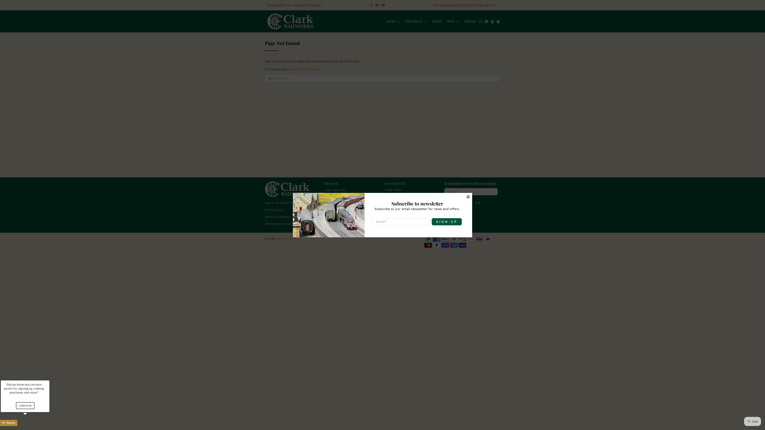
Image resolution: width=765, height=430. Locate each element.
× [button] (47, 378)
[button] (30, 423)
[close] (468, 197)
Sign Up (446, 222)
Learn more (25, 405)
